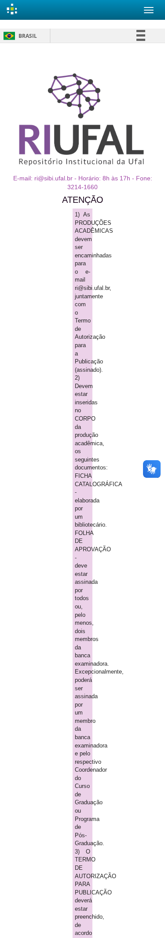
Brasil (18, 36)
